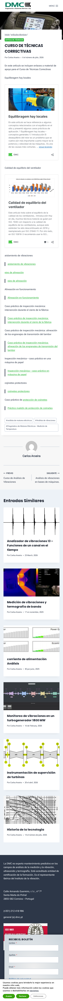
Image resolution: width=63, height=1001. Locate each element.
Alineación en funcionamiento (23, 297)
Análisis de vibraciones (45, 420)
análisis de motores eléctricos (19, 420)
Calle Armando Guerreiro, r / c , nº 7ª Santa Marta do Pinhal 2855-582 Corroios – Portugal (23, 895)
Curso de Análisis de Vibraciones (14, 477)
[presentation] (31, 521)
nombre (13, 943)
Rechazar (22, 996)
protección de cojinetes (35, 399)
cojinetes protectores (19, 391)
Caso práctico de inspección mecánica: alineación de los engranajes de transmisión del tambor (33, 346)
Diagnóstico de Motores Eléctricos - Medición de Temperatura (26, 427)
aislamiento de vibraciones (22, 264)
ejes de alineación (14, 272)
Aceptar (9, 996)
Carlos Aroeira (13, 57)
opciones (34, 990)
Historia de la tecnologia (25, 829)
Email (12, 967)
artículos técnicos (14, 40)
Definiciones (38, 996)
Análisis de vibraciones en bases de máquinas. (47, 477)
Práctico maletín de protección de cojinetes (30, 408)
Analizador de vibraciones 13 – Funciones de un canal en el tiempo (30, 545)
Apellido (13, 955)
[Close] (60, 931)
